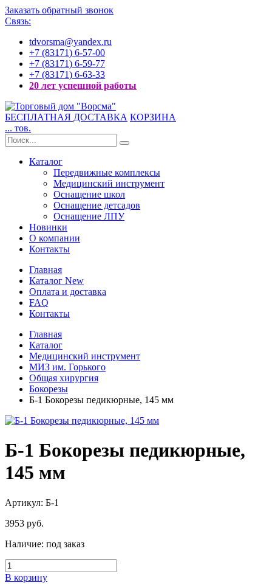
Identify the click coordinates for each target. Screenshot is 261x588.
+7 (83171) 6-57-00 (67, 52)
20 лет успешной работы (83, 85)
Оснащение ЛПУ (88, 216)
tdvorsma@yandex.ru (70, 41)
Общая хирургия (63, 378)
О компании (54, 238)
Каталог (46, 161)
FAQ (39, 302)
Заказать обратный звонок (59, 10)
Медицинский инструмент (108, 183)
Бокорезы (48, 389)
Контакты (49, 249)
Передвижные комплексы (106, 172)
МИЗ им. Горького (67, 367)
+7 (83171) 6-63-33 (67, 74)
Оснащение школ (89, 194)
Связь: (18, 21)
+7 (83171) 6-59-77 (67, 63)
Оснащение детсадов (96, 205)
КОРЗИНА (153, 117)
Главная (45, 270)
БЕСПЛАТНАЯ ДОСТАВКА (66, 117)
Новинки (48, 227)
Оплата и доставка (67, 291)
